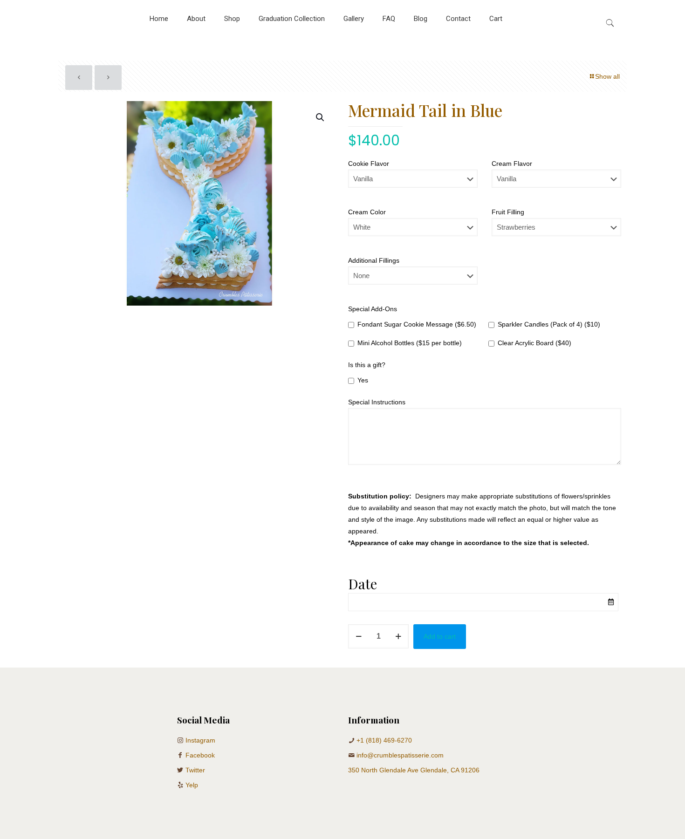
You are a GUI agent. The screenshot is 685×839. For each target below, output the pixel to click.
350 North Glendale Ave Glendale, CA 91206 (414, 770)
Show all (607, 76)
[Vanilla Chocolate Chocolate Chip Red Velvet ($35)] (413, 183)
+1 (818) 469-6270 (384, 740)
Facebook (200, 755)
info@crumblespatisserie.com (400, 755)
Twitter (195, 770)
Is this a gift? (366, 364)
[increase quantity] (398, 636)
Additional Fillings (373, 260)
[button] (320, 117)
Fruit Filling (508, 212)
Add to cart (440, 636)
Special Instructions (376, 402)
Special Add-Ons (372, 309)
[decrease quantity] (358, 636)
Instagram (200, 740)
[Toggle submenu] (232, 42)
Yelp (191, 785)
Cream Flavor (512, 163)
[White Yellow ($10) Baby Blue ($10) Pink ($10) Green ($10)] (413, 232)
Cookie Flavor (368, 163)
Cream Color (367, 212)
